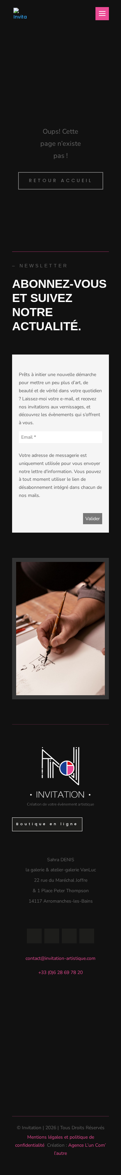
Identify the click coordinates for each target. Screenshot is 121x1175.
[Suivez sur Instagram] (51, 936)
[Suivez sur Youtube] (69, 936)
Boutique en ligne (47, 824)
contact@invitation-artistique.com (60, 958)
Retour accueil (60, 180)
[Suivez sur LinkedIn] (86, 936)
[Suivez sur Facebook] (34, 936)
